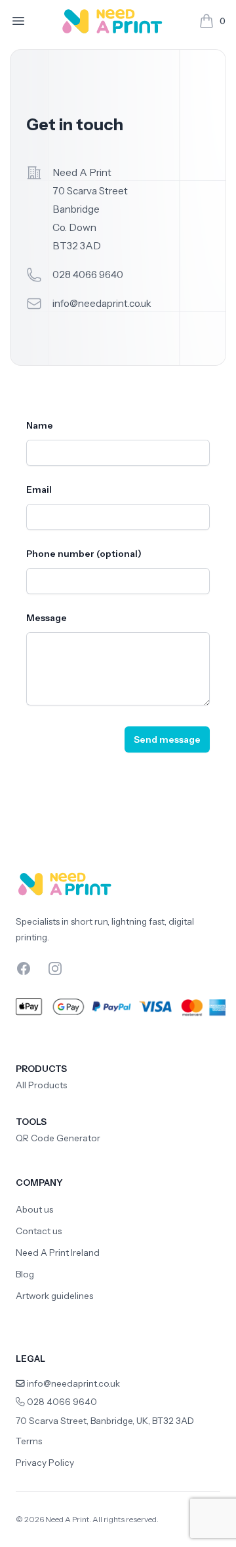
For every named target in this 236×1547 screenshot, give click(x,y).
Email (39, 489)
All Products (41, 1085)
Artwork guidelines (54, 1295)
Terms (29, 1441)
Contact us (39, 1231)
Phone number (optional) (84, 553)
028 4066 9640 (87, 274)
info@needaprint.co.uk (101, 303)
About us (34, 1209)
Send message (167, 739)
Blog (25, 1274)
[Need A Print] (113, 21)
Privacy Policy (45, 1462)
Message (46, 618)
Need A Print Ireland (58, 1252)
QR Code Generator (58, 1138)
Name (39, 425)
